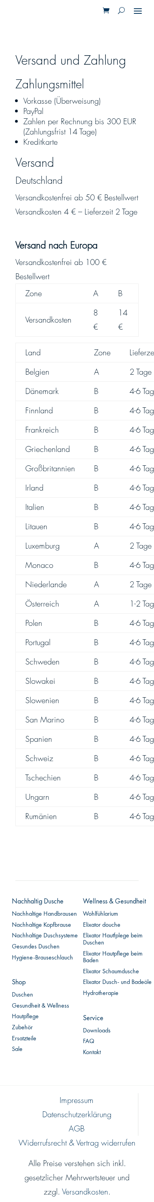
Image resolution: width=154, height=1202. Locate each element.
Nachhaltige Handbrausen (44, 914)
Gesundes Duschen (36, 947)
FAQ (88, 1041)
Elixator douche (101, 925)
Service (93, 1018)
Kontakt (92, 1052)
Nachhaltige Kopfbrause (41, 925)
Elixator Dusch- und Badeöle (117, 982)
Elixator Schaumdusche (111, 972)
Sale (17, 1049)
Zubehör (22, 1028)
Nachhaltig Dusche (38, 901)
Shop (19, 982)
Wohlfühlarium (100, 914)
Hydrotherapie (100, 993)
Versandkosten (85, 1191)
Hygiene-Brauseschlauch (42, 958)
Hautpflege (25, 1016)
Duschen (22, 995)
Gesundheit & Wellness (40, 1006)
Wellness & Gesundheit (114, 901)
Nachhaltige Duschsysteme (45, 936)
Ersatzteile (24, 1039)
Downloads (97, 1031)
